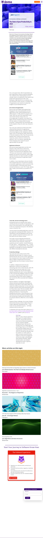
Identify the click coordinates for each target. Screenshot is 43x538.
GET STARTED (13, 478)
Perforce (28, 312)
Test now (37, 1)
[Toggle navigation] (7, 2)
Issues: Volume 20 (29, 26)
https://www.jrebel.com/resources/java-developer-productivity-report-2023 (21, 311)
